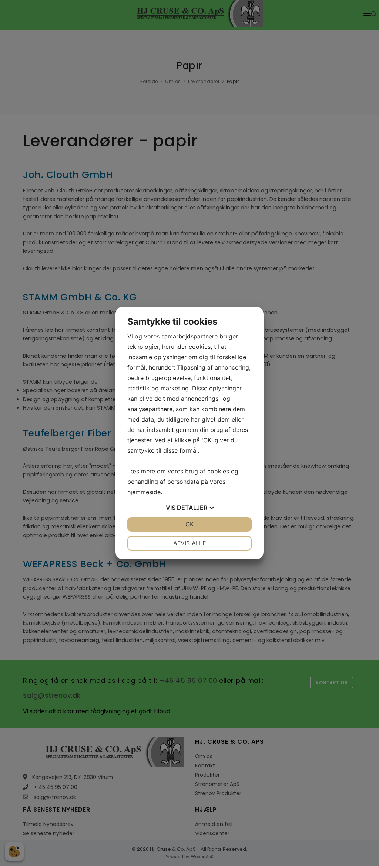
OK (189, 524)
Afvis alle (189, 543)
